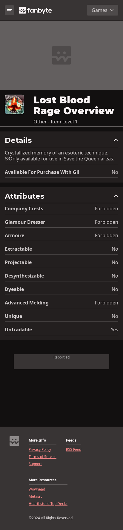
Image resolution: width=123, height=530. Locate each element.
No (115, 172)
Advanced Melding (27, 303)
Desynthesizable (24, 276)
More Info (37, 440)
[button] (61, 141)
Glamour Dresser (25, 222)
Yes (114, 330)
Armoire (14, 235)
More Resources (42, 480)
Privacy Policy (40, 449)
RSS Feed (73, 449)
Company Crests (24, 209)
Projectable (18, 262)
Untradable (18, 330)
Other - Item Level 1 (55, 122)
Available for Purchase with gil (42, 172)
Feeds (71, 440)
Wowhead (37, 489)
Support (35, 464)
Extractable (18, 249)
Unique (13, 316)
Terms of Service (42, 456)
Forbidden (106, 209)
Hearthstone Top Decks (48, 503)
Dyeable (14, 289)
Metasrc (35, 496)
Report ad (61, 357)
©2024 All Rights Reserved (51, 518)
